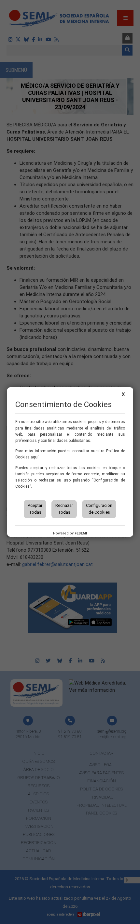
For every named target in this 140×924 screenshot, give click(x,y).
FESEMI (81, 533)
